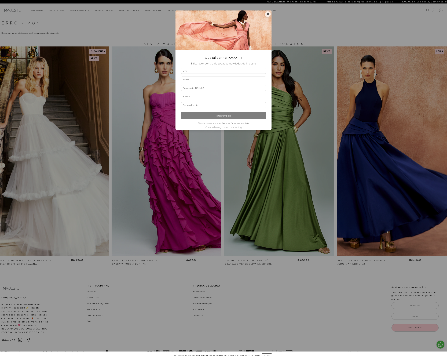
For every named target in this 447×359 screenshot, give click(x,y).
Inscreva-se (223, 115)
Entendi (267, 355)
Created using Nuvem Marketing (223, 127)
